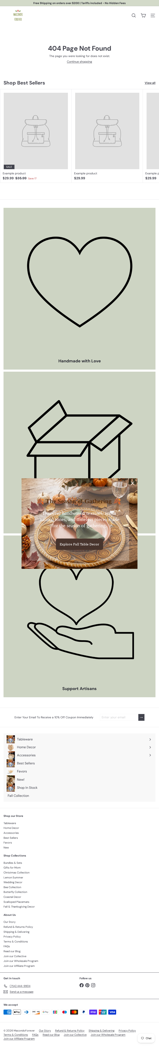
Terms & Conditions (16, 941)
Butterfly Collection (15, 892)
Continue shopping (79, 61)
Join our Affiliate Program (19, 966)
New (6, 847)
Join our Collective (15, 956)
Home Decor (11, 828)
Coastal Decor (12, 897)
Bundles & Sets (13, 863)
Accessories (11, 833)
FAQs (7, 946)
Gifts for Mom (12, 867)
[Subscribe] (141, 717)
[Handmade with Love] (79, 283)
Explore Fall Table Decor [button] (79, 544)
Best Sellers (11, 838)
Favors (8, 842)
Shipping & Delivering (16, 932)
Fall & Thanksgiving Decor (19, 906)
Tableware (10, 823)
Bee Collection (12, 887)
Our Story (10, 922)
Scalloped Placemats (16, 902)
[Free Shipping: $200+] (79, 447)
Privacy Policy (12, 936)
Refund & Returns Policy (18, 927)
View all (150, 83)
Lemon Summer (13, 877)
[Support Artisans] (79, 611)
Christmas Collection (16, 872)
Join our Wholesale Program (21, 961)
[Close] (132, 483)
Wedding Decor (13, 882)
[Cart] (143, 15)
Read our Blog (12, 951)
